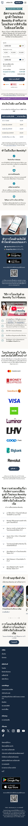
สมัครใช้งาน (18, 2)
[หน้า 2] (12, 618)
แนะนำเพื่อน (5, 709)
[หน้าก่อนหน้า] (9, 618)
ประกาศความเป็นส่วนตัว (8, 749)
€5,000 (21, 52)
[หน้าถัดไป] (19, 618)
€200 (6, 52)
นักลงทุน (4, 657)
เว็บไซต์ (10, 321)
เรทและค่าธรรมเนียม (7, 689)
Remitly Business (6, 671)
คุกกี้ (3, 771)
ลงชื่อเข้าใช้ (9, 2)
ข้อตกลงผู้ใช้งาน (6, 742)
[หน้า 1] (11, 618)
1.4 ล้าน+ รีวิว (15, 249)
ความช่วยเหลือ (6, 719)
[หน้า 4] (16, 618)
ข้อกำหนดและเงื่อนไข (12, 95)
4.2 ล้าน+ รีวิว (14, 247)
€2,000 (13, 52)
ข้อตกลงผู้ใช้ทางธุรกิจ (7, 746)
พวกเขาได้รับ (6, 56)
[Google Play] (14, 255)
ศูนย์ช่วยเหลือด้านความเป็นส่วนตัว (11, 760)
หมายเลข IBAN (6, 705)
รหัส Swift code (6, 693)
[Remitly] (2, 2)
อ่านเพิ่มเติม (6, 612)
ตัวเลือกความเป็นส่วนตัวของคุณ (10, 756)
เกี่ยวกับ (4, 653)
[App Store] (14, 261)
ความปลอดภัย (5, 764)
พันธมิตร (4, 702)
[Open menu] (25, 2)
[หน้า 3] (14, 618)
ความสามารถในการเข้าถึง (9, 767)
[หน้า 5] (17, 618)
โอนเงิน (4, 668)
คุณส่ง (4, 42)
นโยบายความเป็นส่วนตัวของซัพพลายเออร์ (13, 753)
